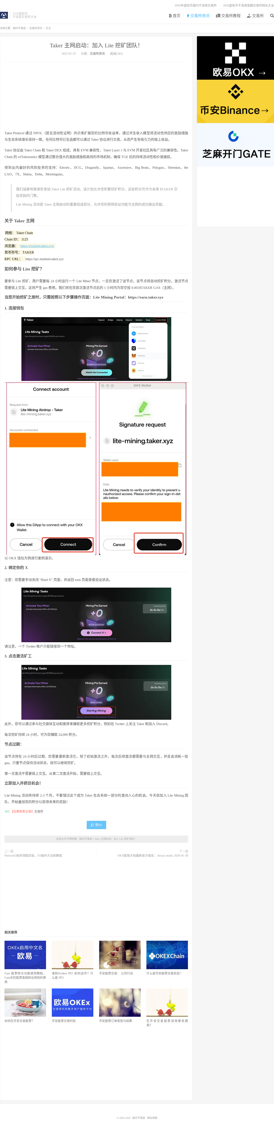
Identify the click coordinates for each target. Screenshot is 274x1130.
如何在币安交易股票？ (19, 1021)
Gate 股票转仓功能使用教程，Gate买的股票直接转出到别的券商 (25, 978)
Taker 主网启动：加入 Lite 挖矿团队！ (96, 45)
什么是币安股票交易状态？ (164, 973)
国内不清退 (4, 15)
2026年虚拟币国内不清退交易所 (196, 5)
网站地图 (152, 1118)
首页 (176, 16)
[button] (96, 349)
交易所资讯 (199, 16)
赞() (98, 825)
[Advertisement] (96, 96)
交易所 (257, 16)
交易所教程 (230, 16)
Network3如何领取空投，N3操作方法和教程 (33, 855)
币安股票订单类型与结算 (115, 1021)
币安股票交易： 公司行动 (116, 973)
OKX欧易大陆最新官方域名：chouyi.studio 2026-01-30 (153, 855)
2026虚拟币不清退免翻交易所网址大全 (248, 5)
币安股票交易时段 (64, 1021)
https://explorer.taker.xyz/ (37, 246)
